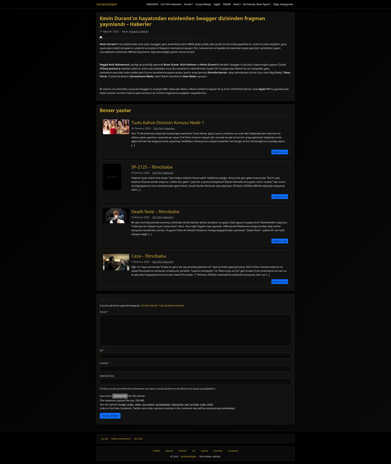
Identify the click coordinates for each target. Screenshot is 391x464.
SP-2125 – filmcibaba (151, 167)
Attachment (106, 396)
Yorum (104, 311)
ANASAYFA (152, 4)
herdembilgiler (107, 4)
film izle (138, 438)
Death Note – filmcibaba (155, 211)
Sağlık (217, 4)
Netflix (156, 450)
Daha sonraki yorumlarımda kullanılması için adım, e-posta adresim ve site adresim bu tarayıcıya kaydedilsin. (159, 388)
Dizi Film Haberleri (171, 4)
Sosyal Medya (203, 4)
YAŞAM (227, 4)
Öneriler (218, 450)
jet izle (104, 438)
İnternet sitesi (107, 375)
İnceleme (233, 450)
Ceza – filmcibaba (148, 256)
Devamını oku (280, 152)
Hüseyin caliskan (138, 31)
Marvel (169, 450)
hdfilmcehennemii (121, 438)
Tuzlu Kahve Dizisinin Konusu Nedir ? (167, 122)
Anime (204, 450)
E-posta (104, 363)
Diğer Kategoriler (283, 4)
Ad (102, 350)
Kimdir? (188, 4)
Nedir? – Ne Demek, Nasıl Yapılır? (252, 4)
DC (194, 450)
